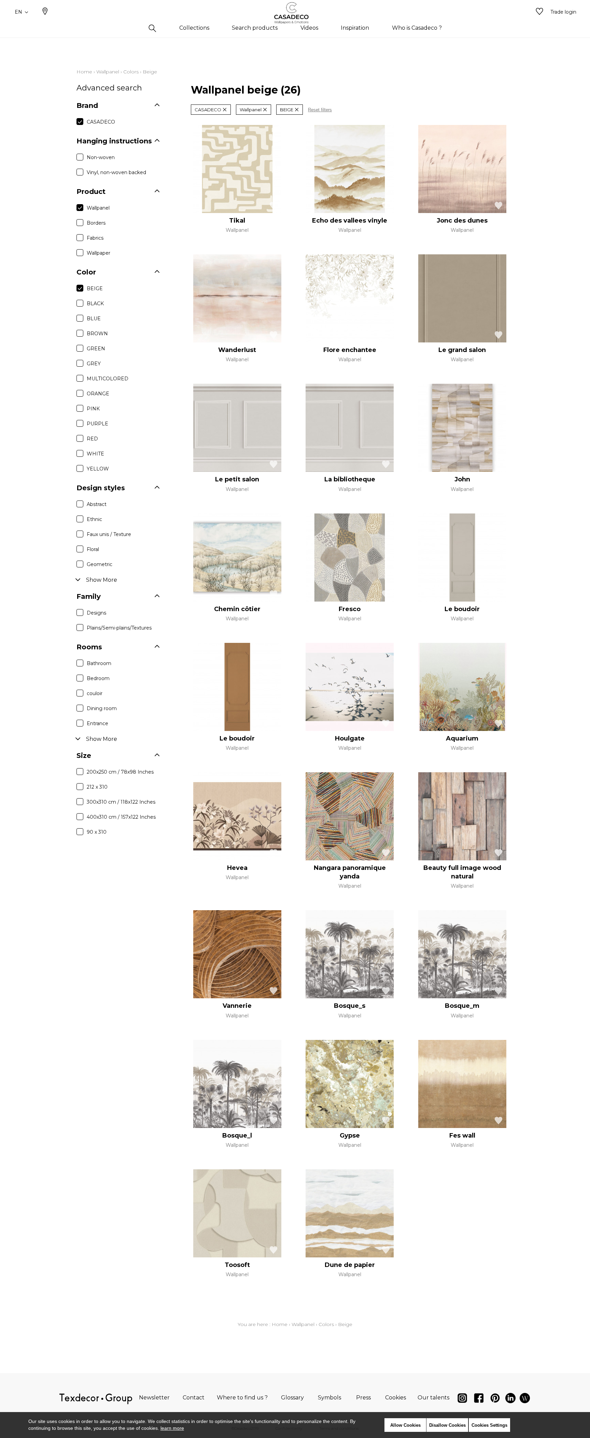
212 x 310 (97, 787)
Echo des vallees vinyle (349, 220)
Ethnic (94, 519)
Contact (194, 1397)
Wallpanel (107, 72)
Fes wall (462, 1135)
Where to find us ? (242, 1397)
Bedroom (98, 678)
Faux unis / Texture (109, 534)
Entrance (97, 723)
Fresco (350, 609)
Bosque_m (462, 1006)
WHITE (95, 454)
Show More (101, 580)
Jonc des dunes (462, 220)
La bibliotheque (349, 479)
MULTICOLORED (107, 379)
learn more (172, 1428)
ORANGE (98, 394)
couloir (94, 693)
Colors (131, 72)
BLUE (94, 318)
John (462, 479)
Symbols (329, 1397)
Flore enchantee (349, 350)
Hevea (237, 868)
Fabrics (95, 238)
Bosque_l (237, 1135)
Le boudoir (462, 609)
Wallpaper (98, 253)
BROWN (97, 333)
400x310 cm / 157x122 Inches (121, 817)
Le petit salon (237, 479)
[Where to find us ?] (45, 12)
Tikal (237, 220)
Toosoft (237, 1265)
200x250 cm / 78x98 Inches (120, 772)
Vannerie (237, 1006)
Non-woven (101, 157)
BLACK (95, 303)
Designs (96, 613)
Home (84, 72)
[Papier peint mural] (525, 1399)
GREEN (96, 349)
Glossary (292, 1397)
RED (92, 439)
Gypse (350, 1135)
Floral (93, 549)
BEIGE (95, 288)
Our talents (433, 1397)
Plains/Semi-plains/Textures (119, 628)
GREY (94, 364)
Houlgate (350, 738)
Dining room (102, 708)
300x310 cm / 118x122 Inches (121, 802)
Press (363, 1397)
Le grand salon (462, 350)
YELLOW (98, 469)
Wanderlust (237, 350)
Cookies (395, 1397)
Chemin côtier (237, 609)
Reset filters (320, 109)
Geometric (99, 564)
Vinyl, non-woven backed (116, 172)
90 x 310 (97, 832)
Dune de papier (350, 1265)
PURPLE (97, 424)
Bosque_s (349, 1006)
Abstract (97, 504)
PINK (93, 409)
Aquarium (462, 738)
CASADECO (101, 122)
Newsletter (154, 1397)
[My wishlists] (539, 12)
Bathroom (99, 663)
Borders (96, 223)
